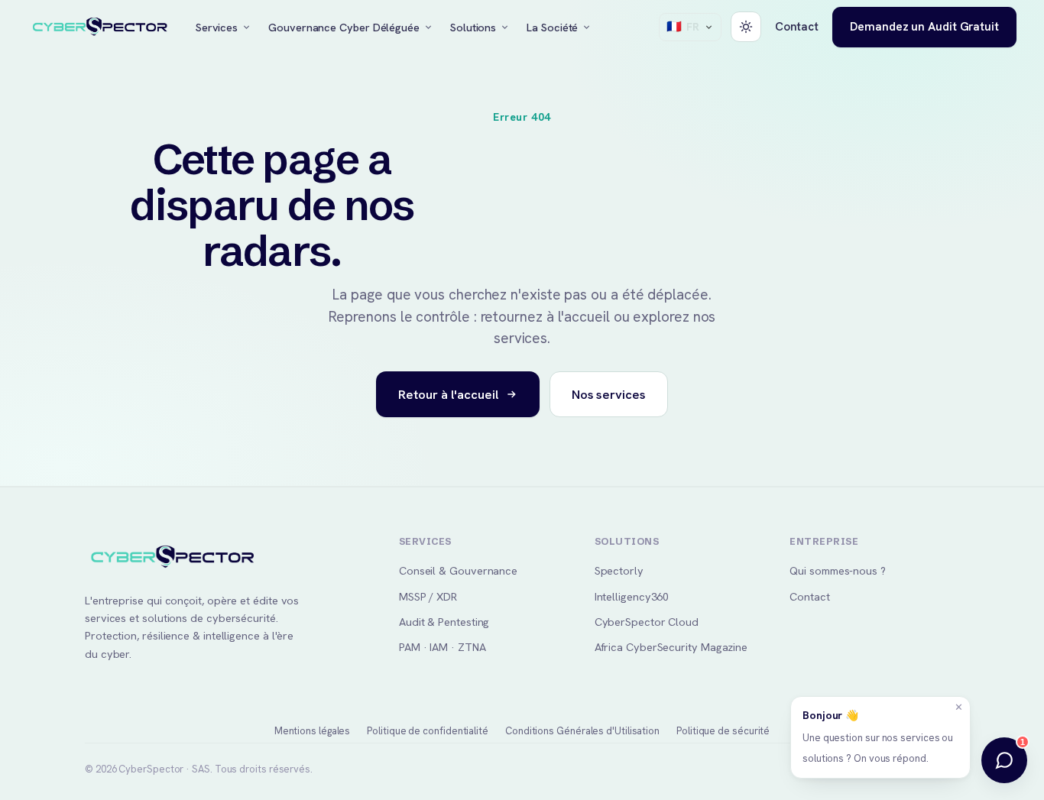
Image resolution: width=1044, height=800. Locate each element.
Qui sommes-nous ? (837, 570)
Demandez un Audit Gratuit (924, 26)
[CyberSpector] (100, 27)
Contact (797, 26)
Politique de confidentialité (427, 730)
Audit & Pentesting (444, 621)
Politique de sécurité (723, 730)
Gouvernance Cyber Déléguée (344, 27)
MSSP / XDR (428, 596)
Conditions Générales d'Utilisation (582, 730)
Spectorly (619, 570)
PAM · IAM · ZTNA (442, 647)
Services (217, 27)
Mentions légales (312, 730)
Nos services (609, 394)
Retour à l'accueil (448, 394)
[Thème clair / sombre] (746, 26)
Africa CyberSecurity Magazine (671, 647)
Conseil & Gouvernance (458, 570)
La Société (552, 27)
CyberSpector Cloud (647, 621)
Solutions (473, 27)
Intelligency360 (632, 596)
